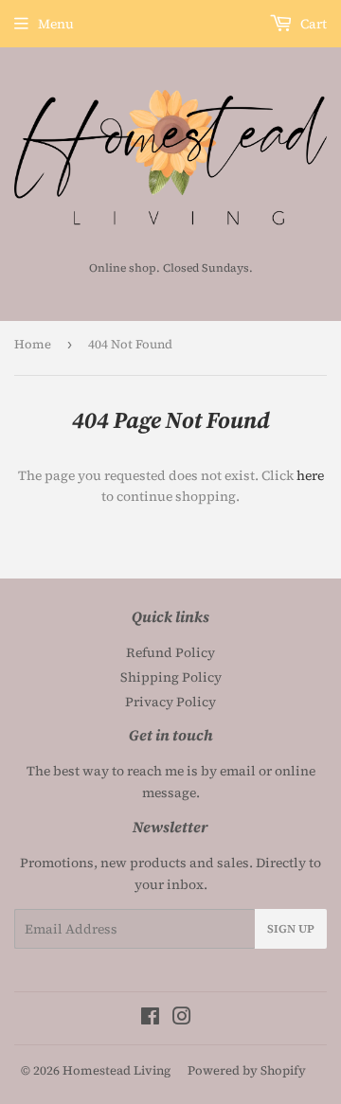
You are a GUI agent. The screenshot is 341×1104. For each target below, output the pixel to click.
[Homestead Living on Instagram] (181, 1018)
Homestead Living (116, 1070)
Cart (312, 23)
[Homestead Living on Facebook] (150, 1018)
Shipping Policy (171, 677)
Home (32, 344)
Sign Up (290, 928)
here (310, 475)
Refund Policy (170, 652)
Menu (56, 23)
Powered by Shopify (247, 1070)
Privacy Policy (170, 701)
